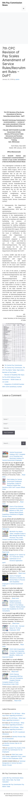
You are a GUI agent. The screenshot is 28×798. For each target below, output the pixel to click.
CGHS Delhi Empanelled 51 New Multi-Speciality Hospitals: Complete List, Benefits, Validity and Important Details (13, 653)
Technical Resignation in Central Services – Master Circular (13, 763)
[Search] (23, 443)
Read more (5, 529)
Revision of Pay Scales (9, 372)
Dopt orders (20, 370)
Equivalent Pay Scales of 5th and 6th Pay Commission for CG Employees (13, 750)
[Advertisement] (14, 26)
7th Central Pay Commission (13, 365)
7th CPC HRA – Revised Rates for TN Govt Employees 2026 (16, 628)
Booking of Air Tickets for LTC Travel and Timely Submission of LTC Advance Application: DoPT (13, 558)
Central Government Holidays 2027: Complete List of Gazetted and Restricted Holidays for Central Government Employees (13, 456)
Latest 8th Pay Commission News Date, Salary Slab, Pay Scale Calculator (12, 780)
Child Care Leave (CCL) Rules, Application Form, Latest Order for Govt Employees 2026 (14, 756)
